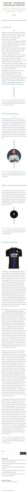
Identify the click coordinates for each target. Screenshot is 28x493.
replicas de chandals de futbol (14, 174)
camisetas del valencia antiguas (12, 230)
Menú (14, 15)
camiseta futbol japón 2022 (14, 82)
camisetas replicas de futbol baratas (13, 438)
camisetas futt (6, 27)
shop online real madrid (10, 242)
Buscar (3, 451)
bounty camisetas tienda (10, 114)
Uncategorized (16, 99)
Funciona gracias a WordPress (8, 490)
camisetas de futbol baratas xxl (12, 101)
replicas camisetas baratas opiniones (14, 185)
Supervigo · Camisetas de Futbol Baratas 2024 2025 (14, 4)
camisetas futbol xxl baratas (12, 173)
